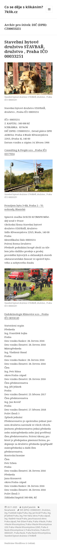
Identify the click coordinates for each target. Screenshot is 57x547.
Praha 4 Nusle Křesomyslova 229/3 (24, 527)
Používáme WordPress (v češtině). (19, 543)
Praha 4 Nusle (39, 521)
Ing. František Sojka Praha (16, 513)
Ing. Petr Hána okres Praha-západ (34, 515)
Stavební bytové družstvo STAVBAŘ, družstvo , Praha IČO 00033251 (26, 49)
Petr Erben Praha (24, 521)
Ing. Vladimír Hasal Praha (15, 518)
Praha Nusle (19, 533)
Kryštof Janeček (28, 507)
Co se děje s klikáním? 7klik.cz (23, 9)
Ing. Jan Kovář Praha (37, 513)
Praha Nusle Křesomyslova (38, 533)
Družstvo (46, 510)
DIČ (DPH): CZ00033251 (30, 510)
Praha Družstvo (33, 530)
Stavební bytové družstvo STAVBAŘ (20, 535)
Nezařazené (9, 510)
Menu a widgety (49, 12)
